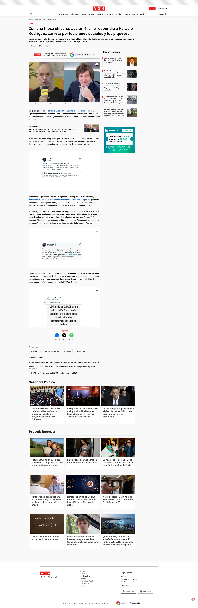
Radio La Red (162, 8)
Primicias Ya (109, 14)
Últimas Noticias (63, 14)
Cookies (123, 582)
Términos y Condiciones (129, 579)
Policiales (118, 14)
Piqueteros (67, 351)
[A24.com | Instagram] (49, 577)
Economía (91, 14)
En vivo (152, 8)
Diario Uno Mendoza (87, 581)
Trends (142, 14)
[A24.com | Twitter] (45, 577)
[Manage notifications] (193, 599)
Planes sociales (80, 351)
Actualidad (99, 14)
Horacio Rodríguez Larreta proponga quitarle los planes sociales (66, 111)
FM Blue (83, 578)
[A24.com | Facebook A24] (41, 577)
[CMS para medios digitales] (133, 603)
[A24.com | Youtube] (52, 577)
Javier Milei (38, 19)
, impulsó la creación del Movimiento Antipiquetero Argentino (59, 200)
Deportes (135, 14)
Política (83, 14)
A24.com (83, 571)
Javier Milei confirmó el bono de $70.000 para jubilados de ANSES (53, 373)
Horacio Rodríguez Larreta (50, 19)
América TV (84, 586)
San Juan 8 (84, 583)
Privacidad (124, 577)
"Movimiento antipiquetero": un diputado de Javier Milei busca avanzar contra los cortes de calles (64, 363)
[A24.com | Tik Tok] (56, 577)
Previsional (126, 14)
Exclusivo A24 (74, 14)
